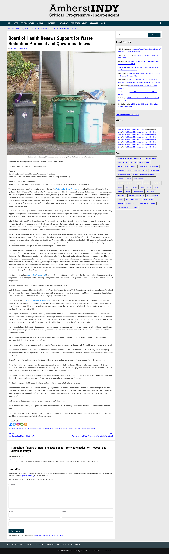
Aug (143, 129)
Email (64, 511)
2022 (119, 139)
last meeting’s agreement (36, 275)
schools (120, 199)
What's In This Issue (124, 207)
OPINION (40, 23)
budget (125, 162)
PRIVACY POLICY (67, 544)
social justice (148, 199)
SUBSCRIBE (94, 23)
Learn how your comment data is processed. (49, 535)
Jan (123, 129)
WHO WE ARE (20, 544)
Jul (140, 129)
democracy (143, 166)
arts (119, 162)
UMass (153, 203)
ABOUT (84, 23)
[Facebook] (10, 424)
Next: (92, 435)
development (154, 166)
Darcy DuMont (14, 48)
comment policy (27, 476)
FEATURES (51, 23)
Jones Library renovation (126, 183)
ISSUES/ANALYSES (27, 23)
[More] (25, 424)
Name (11, 511)
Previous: (22, 435)
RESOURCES (64, 23)
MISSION (10, 544)
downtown (121, 170)
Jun (138, 129)
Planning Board (145, 187)
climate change (123, 166)
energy (144, 170)
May (134, 129)
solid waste (46, 428)
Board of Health (16, 428)
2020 (119, 144)
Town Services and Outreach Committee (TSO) (83, 428)
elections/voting (134, 170)
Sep (146, 132)
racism (131, 195)
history (120, 178)
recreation (140, 195)
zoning (134, 207)
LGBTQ (139, 183)
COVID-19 (133, 166)
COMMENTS (75, 23)
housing (128, 178)
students (120, 203)
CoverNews (97, 551)
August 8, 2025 (24, 48)
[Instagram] (18, 424)
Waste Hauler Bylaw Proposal (66, 189)
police (156, 187)
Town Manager (63, 428)
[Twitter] (14, 424)
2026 (119, 129)
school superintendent (133, 199)
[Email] (22, 424)
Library (146, 183)
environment (154, 170)
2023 (119, 137)
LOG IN (103, 23)
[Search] (161, 23)
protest (127, 191)
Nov (151, 132)
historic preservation (147, 174)
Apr (131, 129)
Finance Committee (124, 174)
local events (156, 183)
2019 (119, 147)
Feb (126, 129)
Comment (12, 484)
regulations (38, 428)
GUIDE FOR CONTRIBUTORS (49, 544)
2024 (119, 134)
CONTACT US (32, 544)
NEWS (16, 23)
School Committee (153, 195)
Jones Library (138, 178)
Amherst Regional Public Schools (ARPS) (130, 158)
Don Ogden (122, 67)
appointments (151, 158)
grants (135, 174)
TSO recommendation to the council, (36, 300)
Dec (154, 132)
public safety (122, 195)
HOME (9, 23)
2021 (119, 142)
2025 (119, 132)
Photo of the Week (131, 187)
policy (120, 191)
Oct (148, 132)
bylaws (24, 428)
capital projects (144, 162)
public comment (138, 191)
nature (120, 187)
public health (31, 428)
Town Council (54, 428)
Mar (128, 129)
